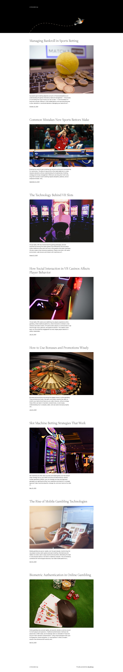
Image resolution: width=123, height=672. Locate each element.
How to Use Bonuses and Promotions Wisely (59, 348)
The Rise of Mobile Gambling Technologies (58, 501)
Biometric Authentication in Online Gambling (60, 575)
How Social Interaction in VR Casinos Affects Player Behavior (59, 270)
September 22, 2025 (34, 181)
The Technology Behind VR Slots (51, 195)
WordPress (91, 667)
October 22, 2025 (33, 106)
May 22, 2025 (32, 488)
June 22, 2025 (33, 410)
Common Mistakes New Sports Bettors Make (59, 120)
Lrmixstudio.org (33, 7)
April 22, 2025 (32, 561)
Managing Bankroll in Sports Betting (53, 41)
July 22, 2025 (32, 334)
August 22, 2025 (33, 255)
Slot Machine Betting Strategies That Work (57, 423)
